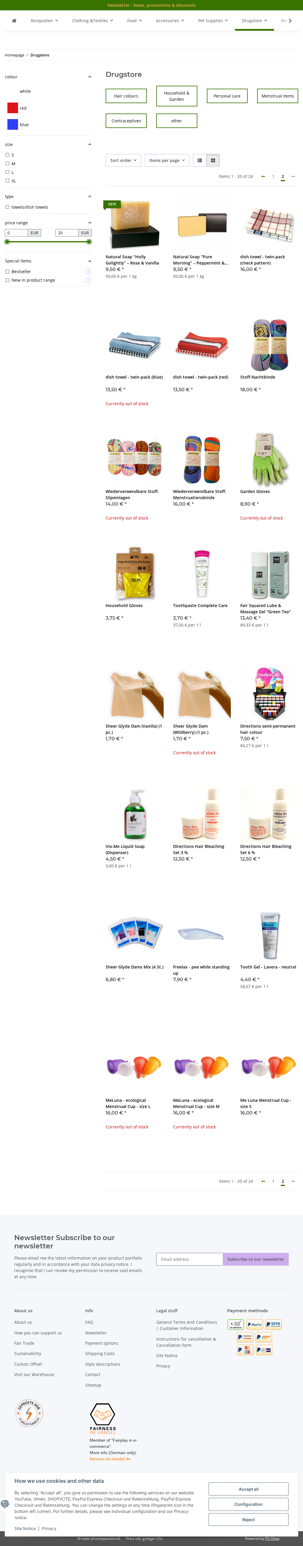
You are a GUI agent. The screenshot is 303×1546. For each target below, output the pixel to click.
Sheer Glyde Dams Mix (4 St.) (134, 967)
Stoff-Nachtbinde (257, 377)
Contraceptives (126, 121)
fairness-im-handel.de (110, 1458)
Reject (248, 1519)
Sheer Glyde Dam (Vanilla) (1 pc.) (134, 729)
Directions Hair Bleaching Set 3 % (198, 849)
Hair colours (126, 96)
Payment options (101, 1343)
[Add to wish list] (153, 205)
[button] (286, 20)
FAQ (89, 1322)
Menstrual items (278, 96)
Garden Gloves (255, 491)
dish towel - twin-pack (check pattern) (262, 260)
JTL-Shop (272, 1538)
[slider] (7, 241)
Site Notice (25, 1528)
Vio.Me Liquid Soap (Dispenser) (125, 849)
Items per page (164, 160)
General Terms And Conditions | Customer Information (186, 1325)
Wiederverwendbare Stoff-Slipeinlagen (132, 494)
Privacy (49, 1528)
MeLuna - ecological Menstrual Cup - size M (196, 1103)
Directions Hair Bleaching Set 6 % (265, 849)
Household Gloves (124, 605)
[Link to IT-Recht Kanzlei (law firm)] (29, 1413)
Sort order (120, 160)
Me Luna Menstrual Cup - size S (265, 1103)
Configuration (248, 1504)
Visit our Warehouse (34, 1374)
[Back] (263, 176)
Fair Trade (24, 1343)
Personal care (227, 96)
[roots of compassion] (14, 20)
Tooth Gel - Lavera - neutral (268, 967)
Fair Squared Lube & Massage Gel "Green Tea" (265, 608)
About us (23, 1322)
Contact (92, 1374)
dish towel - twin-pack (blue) (134, 377)
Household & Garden (176, 96)
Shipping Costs (100, 1353)
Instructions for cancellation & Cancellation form (186, 1342)
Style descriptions (102, 1364)
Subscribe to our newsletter (256, 1259)
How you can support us (38, 1333)
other (176, 121)
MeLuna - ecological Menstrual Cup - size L (128, 1103)
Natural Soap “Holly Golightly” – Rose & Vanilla (132, 260)
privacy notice (114, 1264)
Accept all (249, 1489)
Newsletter (96, 1333)
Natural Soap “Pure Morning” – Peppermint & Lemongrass (199, 260)
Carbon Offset (28, 1364)
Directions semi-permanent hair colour (268, 729)
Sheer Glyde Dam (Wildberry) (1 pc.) (190, 729)
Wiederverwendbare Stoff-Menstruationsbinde (199, 494)
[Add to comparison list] (138, 205)
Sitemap (93, 1385)
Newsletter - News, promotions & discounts (151, 5)
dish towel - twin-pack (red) (200, 377)
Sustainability (27, 1353)
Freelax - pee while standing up (201, 970)
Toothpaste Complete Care (200, 605)
